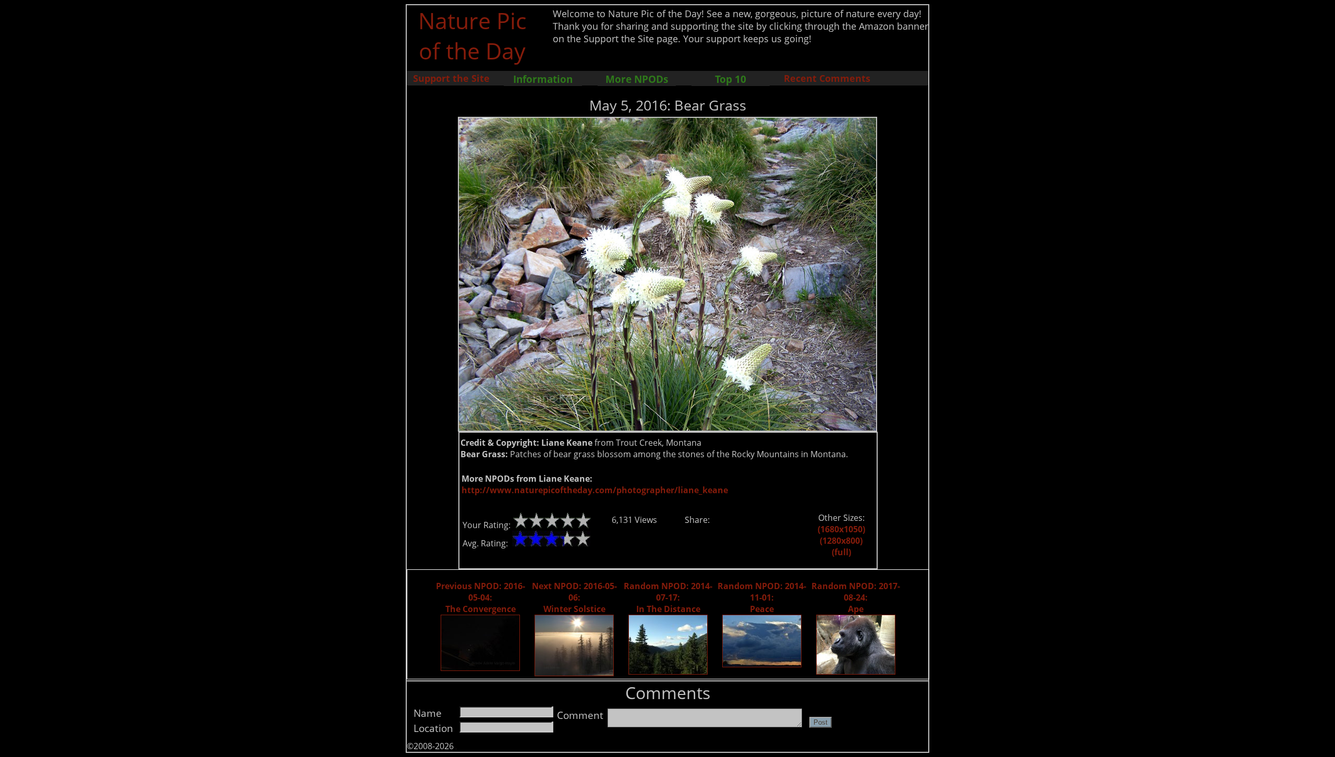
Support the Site (451, 78)
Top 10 (730, 79)
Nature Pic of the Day (472, 35)
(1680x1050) (841, 529)
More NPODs (636, 79)
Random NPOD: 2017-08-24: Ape (855, 597)
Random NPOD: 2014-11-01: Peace (762, 597)
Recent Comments (827, 78)
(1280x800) (841, 540)
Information (543, 79)
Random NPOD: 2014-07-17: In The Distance (668, 597)
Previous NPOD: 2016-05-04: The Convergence (480, 597)
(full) (841, 552)
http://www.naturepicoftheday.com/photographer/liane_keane (595, 490)
